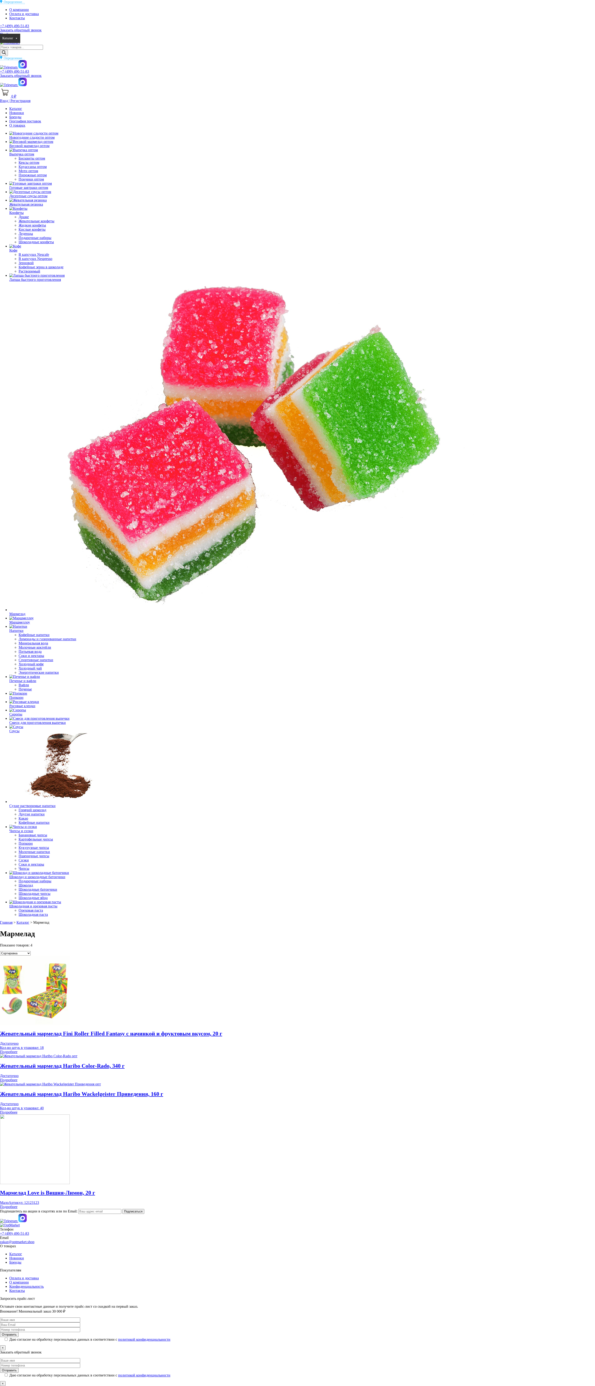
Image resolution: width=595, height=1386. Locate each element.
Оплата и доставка (24, 14)
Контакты (17, 18)
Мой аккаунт (134, 38)
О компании (19, 10)
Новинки (29, 38)
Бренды (45, 38)
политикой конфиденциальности (144, 1339)
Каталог (7, 38)
